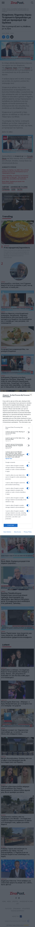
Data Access (17, 532)
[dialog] (17, 463)
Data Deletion (7, 532)
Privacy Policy (28, 532)
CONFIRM (10, 525)
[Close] (31, 395)
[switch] (28, 432)
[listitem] (17, 428)
